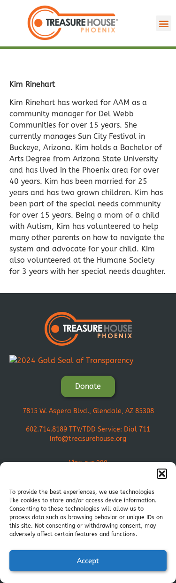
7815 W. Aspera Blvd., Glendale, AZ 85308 (88, 411)
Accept (88, 561)
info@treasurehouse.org (88, 439)
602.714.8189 (46, 429)
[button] (162, 473)
